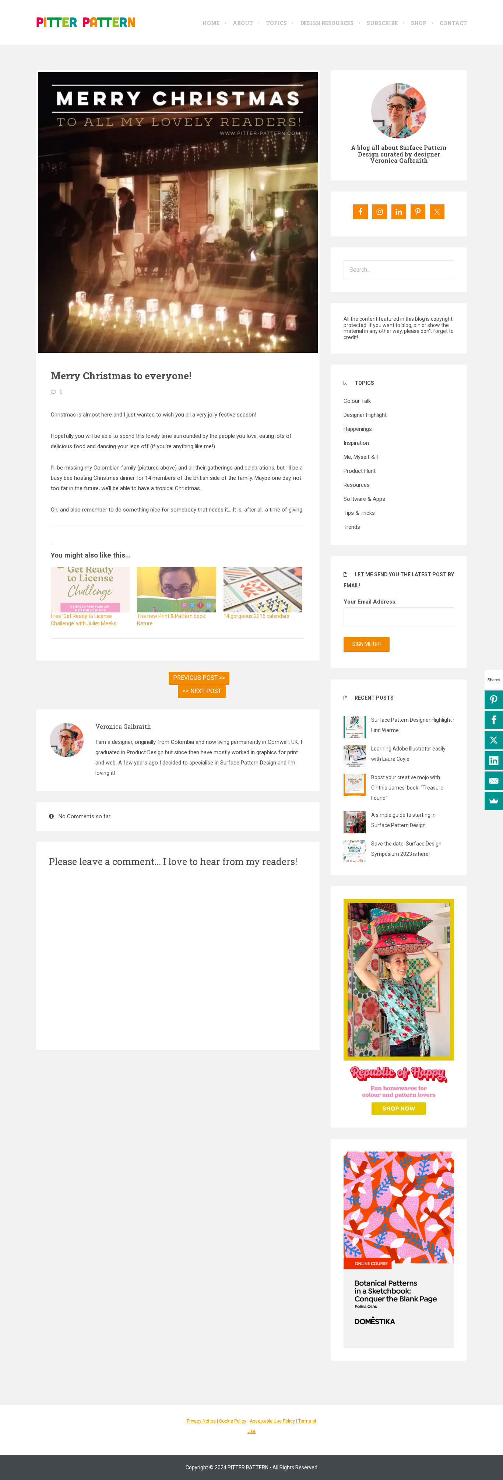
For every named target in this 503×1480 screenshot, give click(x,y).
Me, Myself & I (361, 457)
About (243, 23)
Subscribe (382, 23)
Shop (418, 23)
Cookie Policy (232, 1421)
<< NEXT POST (201, 691)
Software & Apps (364, 499)
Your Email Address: (370, 601)
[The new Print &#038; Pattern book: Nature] (176, 589)
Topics (276, 23)
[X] (494, 740)
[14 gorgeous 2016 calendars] (263, 589)
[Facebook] (494, 720)
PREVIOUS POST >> (199, 677)
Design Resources (326, 23)
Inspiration (356, 443)
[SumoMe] (494, 801)
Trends (352, 527)
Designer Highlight (365, 415)
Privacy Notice (201, 1421)
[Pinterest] (494, 699)
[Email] (494, 780)
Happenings (358, 429)
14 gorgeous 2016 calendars (256, 616)
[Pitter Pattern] (86, 21)
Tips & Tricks (359, 513)
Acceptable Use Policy (272, 1421)
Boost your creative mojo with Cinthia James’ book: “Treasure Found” (407, 787)
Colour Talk (357, 401)
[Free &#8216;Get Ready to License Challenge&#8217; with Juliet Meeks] (90, 589)
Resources (357, 485)
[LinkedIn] (494, 760)
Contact (453, 23)
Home (211, 23)
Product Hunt (360, 471)
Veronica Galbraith (123, 726)
